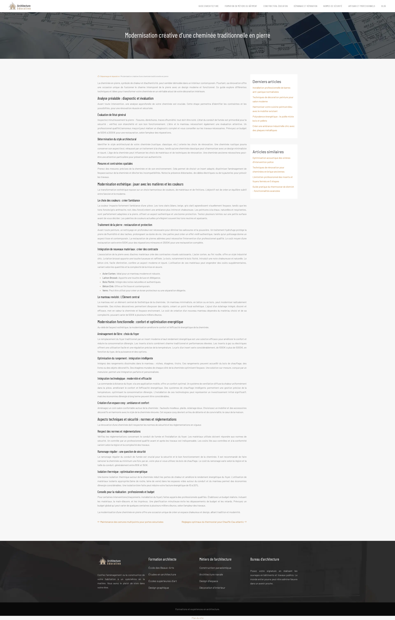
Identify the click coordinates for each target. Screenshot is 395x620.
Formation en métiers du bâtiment (241, 6)
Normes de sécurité (332, 6)
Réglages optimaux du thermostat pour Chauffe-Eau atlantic (213, 521)
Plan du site (198, 617)
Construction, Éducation (275, 6)
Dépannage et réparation (305, 6)
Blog (383, 6)
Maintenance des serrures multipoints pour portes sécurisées (131, 521)
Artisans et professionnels (361, 6)
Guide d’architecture (209, 6)
